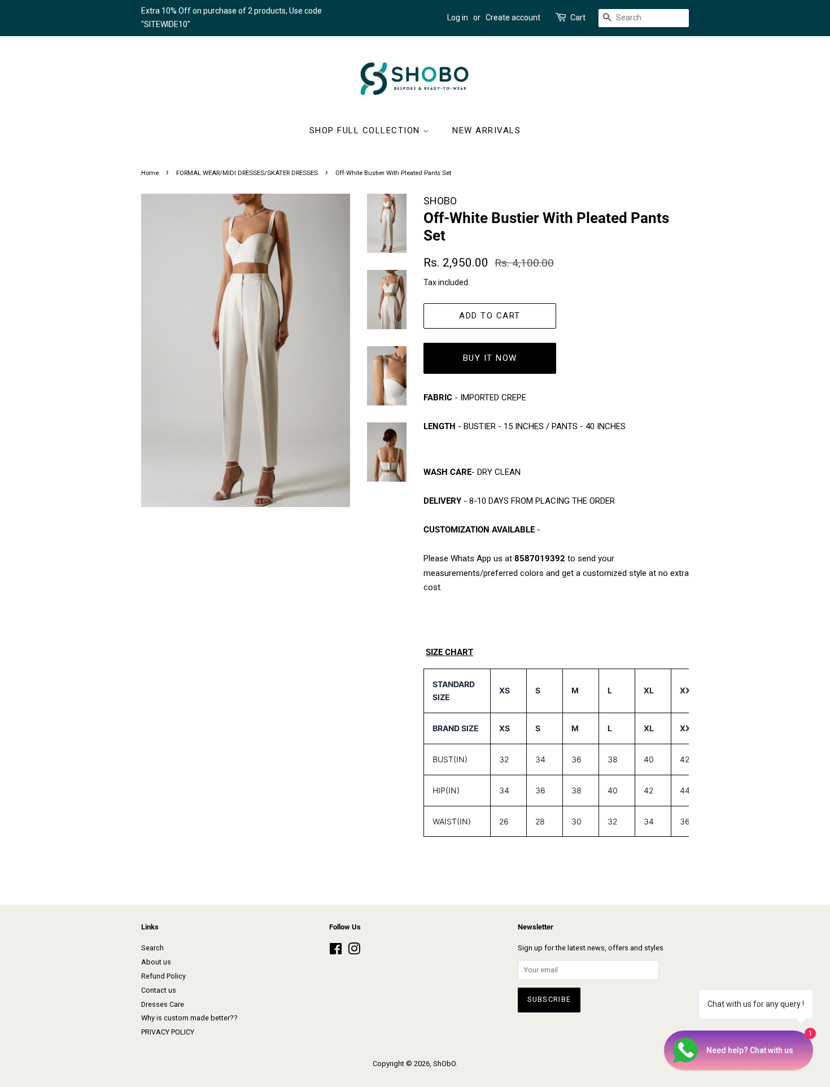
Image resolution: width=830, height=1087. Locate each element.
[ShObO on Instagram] (354, 951)
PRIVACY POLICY (167, 1032)
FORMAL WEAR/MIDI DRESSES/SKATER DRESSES (247, 173)
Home (150, 173)
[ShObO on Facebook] (335, 951)
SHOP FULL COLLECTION (366, 130)
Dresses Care (162, 1004)
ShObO (444, 1063)
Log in (457, 17)
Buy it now (490, 358)
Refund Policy (163, 976)
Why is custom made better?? (189, 1018)
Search (152, 948)
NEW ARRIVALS (486, 130)
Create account (513, 17)
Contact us (158, 990)
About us (156, 962)
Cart (578, 17)
